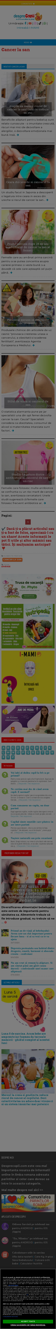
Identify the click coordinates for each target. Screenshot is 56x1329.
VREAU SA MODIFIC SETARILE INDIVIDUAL (27, 1325)
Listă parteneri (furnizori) (10, 1316)
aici (27, 1294)
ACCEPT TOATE (28, 1321)
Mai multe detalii (13, 1285)
